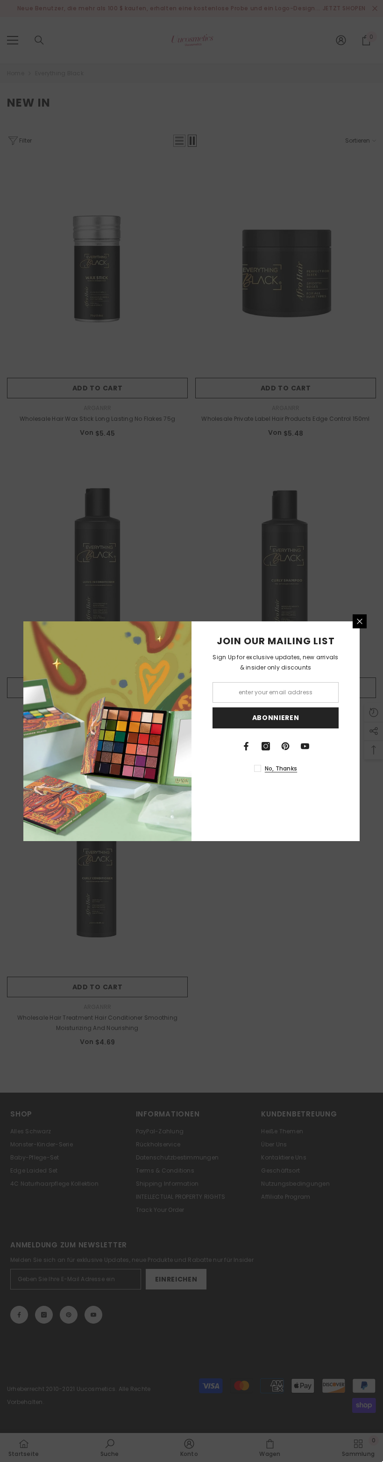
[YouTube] (305, 746)
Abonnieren (275, 717)
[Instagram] (266, 746)
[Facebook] (246, 746)
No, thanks (281, 768)
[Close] (360, 621)
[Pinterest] (285, 746)
